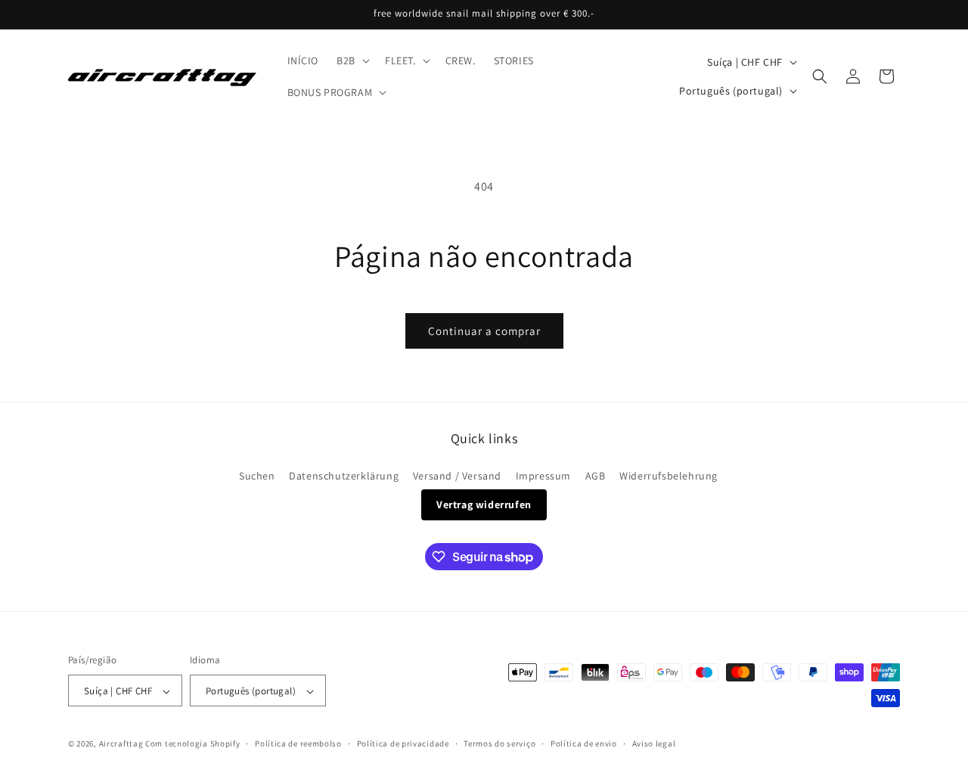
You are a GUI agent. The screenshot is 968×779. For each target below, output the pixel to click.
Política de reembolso (298, 743)
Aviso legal (654, 743)
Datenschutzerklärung (344, 476)
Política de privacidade (403, 743)
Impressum (543, 476)
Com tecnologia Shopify (192, 744)
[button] (351, 60)
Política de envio (584, 743)
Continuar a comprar (484, 331)
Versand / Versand (457, 476)
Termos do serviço (499, 743)
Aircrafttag (121, 744)
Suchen (257, 476)
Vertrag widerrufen (484, 504)
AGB (595, 476)
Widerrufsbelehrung (668, 476)
